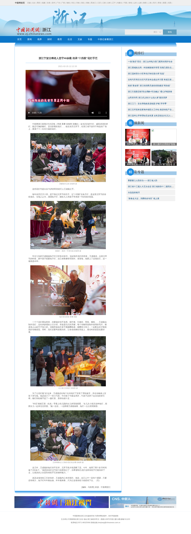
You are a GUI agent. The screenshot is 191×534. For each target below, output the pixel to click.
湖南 (87, 3)
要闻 (29, 39)
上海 (149, 3)
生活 (70, 39)
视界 (39, 39)
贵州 (53, 3)
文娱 (80, 39)
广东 (58, 3)
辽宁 (113, 3)
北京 (34, 3)
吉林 (109, 3)
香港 (159, 3)
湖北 (82, 3)
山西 (140, 3)
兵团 (169, 3)
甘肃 (48, 3)
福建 (43, 3)
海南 (68, 3)
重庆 (38, 3)
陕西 (145, 3)
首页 (19, 39)
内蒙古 (119, 3)
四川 (154, 3)
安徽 (29, 3)
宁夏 (125, 3)
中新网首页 (20, 3)
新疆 (164, 3)
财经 (49, 39)
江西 (104, 3)
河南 (78, 3)
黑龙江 (93, 3)
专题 (90, 39)
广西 (63, 3)
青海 (130, 3)
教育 (59, 39)
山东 (135, 3)
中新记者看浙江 (105, 39)
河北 (73, 3)
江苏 (99, 3)
